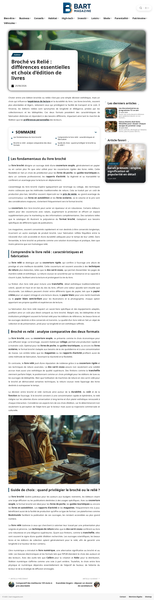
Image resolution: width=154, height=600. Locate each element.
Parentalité (113, 164)
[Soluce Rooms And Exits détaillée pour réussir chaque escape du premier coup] (111, 126)
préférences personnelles (36, 119)
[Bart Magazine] (77, 8)
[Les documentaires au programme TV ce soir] (111, 113)
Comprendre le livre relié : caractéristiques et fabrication (76, 138)
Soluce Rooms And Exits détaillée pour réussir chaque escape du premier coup (132, 123)
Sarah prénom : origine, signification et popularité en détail (124, 171)
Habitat (17, 55)
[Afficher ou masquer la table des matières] (66, 132)
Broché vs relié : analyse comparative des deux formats (32, 144)
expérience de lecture (39, 101)
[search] (141, 8)
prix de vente (70, 194)
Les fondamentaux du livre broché (27, 137)
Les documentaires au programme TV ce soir (129, 109)
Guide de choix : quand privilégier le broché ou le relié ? (77, 144)
